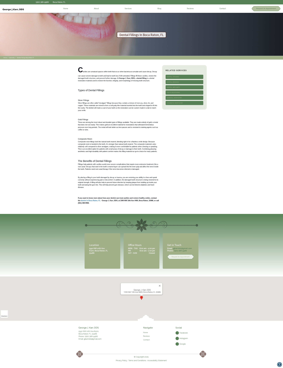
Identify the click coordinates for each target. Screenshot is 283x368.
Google (183, 344)
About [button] (96, 9)
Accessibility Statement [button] (157, 360)
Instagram (184, 338)
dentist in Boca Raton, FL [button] (90, 200)
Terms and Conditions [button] (137, 360)
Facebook (184, 333)
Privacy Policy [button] (121, 360)
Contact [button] (223, 9)
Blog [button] (159, 9)
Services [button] (128, 9)
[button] (13, 8)
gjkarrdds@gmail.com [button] (182, 248)
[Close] (159, 285)
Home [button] (65, 9)
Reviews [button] (190, 9)
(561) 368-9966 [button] (180, 251)
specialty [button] (12, 57)
